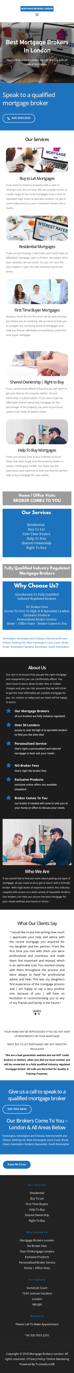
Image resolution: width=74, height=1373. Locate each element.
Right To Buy (37, 1221)
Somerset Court (37, 1288)
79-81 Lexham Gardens (37, 1293)
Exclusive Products (37, 1257)
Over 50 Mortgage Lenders (37, 1251)
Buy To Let (37, 1198)
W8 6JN (37, 1304)
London (37, 1299)
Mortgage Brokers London (37, 1240)
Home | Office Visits (37, 1268)
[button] (37, 14)
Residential (37, 1193)
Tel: (27, 1335)
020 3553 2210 (39, 1335)
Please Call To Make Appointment (37, 1324)
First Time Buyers (37, 1204)
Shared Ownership (37, 1215)
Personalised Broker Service (37, 1262)
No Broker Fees (37, 1246)
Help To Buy (37, 1209)
